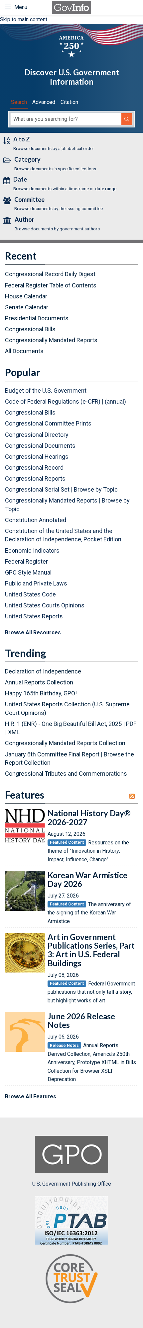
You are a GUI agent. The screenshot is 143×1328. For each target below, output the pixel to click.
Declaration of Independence (43, 671)
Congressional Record (34, 467)
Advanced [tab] (43, 102)
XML (14, 732)
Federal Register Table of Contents (50, 285)
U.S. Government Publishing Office (71, 1184)
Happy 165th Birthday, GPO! (41, 693)
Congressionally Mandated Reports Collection (65, 743)
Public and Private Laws (36, 583)
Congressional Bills (30, 329)
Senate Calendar (26, 307)
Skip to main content (23, 19)
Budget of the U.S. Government (45, 390)
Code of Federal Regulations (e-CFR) (52, 401)
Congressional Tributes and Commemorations (66, 773)
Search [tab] (19, 102)
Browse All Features (30, 1096)
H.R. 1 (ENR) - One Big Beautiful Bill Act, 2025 (63, 723)
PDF (131, 723)
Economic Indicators (32, 550)
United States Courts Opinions (44, 605)
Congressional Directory (37, 434)
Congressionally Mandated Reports (51, 340)
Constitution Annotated (35, 519)
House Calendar (26, 296)
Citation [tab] (69, 102)
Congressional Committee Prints (48, 423)
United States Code (30, 594)
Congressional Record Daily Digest (50, 274)
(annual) (115, 401)
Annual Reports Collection (39, 682)
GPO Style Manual (28, 572)
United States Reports (34, 616)
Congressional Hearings (37, 456)
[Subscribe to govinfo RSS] (133, 796)
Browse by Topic (96, 489)
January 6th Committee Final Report (52, 754)
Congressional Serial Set (37, 489)
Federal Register (26, 561)
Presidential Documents (37, 318)
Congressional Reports (35, 478)
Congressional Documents (40, 445)
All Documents (24, 351)
